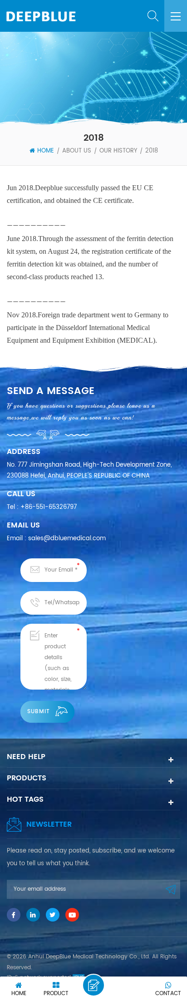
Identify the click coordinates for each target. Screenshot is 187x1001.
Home (45, 151)
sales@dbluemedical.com (67, 538)
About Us (76, 151)
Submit (38, 711)
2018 (151, 151)
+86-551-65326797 (48, 507)
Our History (118, 151)
